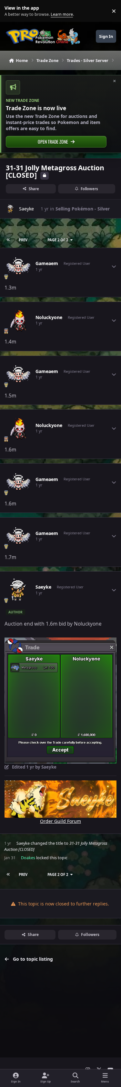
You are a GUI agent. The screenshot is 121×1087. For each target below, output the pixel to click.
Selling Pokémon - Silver (82, 209)
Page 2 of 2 (57, 239)
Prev (23, 239)
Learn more (12, 11)
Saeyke (26, 209)
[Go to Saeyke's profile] (10, 209)
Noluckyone (48, 317)
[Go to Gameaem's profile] (18, 266)
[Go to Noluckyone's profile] (18, 320)
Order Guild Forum (60, 821)
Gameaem (46, 263)
